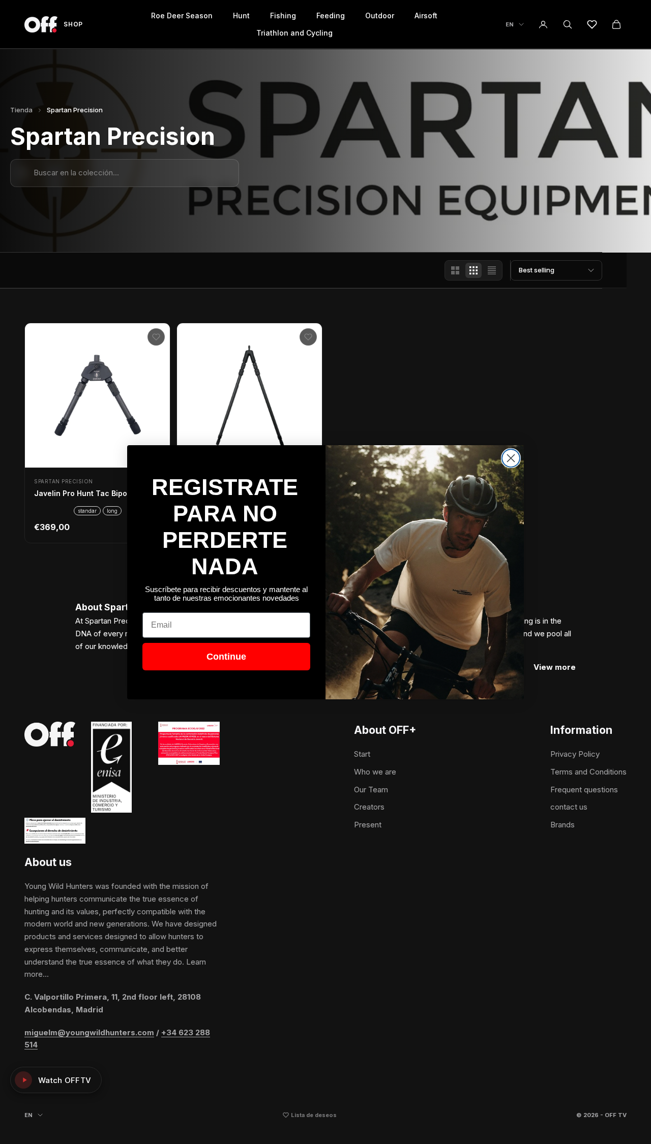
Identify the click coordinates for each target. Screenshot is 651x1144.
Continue (226, 657)
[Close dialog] (511, 458)
